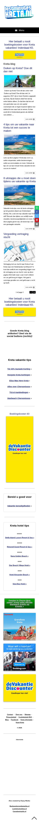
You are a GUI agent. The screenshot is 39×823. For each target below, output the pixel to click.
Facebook (14, 720)
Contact (10, 714)
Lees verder (28, 119)
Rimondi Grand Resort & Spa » (19, 547)
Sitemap (28, 714)
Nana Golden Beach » (19, 556)
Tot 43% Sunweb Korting (18, 369)
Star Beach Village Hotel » (19, 565)
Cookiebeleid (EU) (25, 717)
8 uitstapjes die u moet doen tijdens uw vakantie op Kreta (19, 180)
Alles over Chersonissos (18, 387)
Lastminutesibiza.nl (19, 809)
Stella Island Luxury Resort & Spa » (19, 538)
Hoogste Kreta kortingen (18, 375)
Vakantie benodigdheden (18, 506)
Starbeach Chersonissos (18, 398)
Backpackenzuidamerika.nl (19, 806)
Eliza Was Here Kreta (19, 381)
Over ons (19, 714)
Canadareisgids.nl (19, 811)
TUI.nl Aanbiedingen (18, 392)
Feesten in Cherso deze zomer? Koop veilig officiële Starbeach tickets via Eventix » (19, 603)
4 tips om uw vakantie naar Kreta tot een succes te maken (18, 127)
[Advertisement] (19, 765)
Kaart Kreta (20, 722)
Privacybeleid (11, 717)
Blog (7, 720)
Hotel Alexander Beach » (19, 575)
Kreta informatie (26, 720)
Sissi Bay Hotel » (20, 584)
